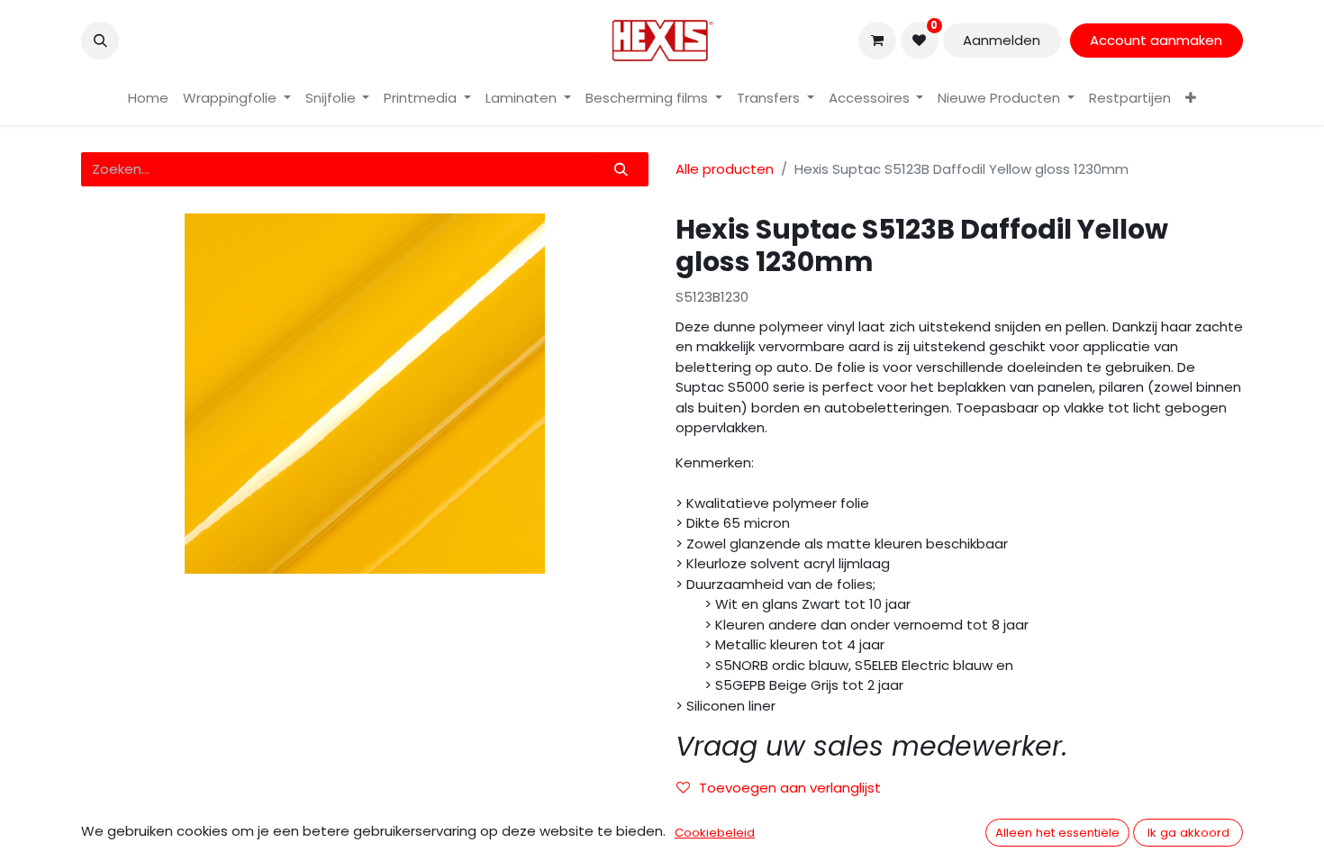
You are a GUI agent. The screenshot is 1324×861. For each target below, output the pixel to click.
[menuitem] (148, 98)
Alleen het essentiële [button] (1057, 832)
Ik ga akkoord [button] (1188, 832)
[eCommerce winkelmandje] (877, 40)
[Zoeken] (621, 169)
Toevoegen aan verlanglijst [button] (790, 787)
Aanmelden (1001, 40)
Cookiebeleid (715, 832)
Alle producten (725, 168)
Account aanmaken (1156, 40)
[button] (100, 40)
